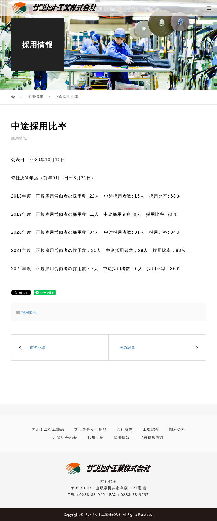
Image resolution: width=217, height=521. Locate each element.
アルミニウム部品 (48, 429)
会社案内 (125, 429)
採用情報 (19, 138)
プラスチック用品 (90, 429)
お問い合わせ (65, 437)
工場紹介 (151, 429)
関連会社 (177, 429)
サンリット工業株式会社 (103, 514)
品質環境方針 (152, 437)
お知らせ (95, 437)
